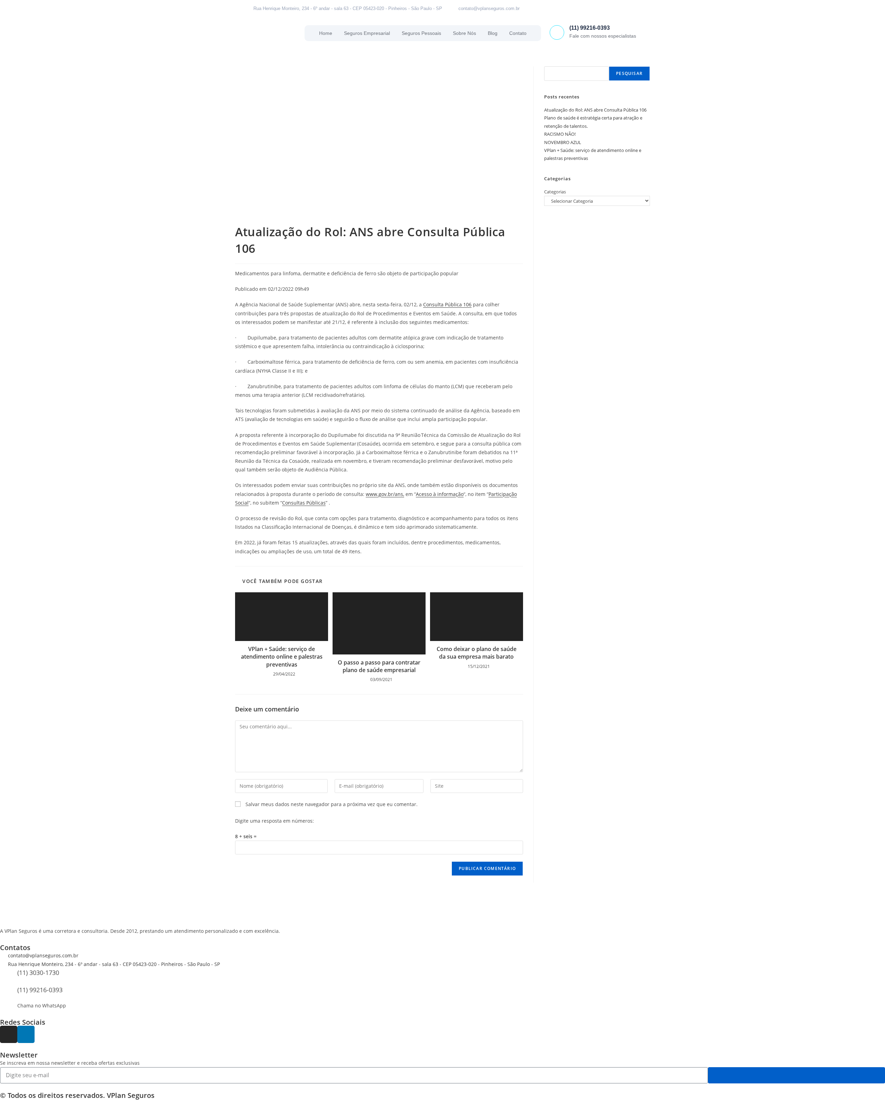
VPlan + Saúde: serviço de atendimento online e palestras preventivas (282, 656)
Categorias (555, 192)
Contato (518, 33)
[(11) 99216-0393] (557, 32)
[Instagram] (617, 9)
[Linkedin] (633, 9)
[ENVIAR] (796, 1075)
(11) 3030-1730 (38, 972)
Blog (492, 33)
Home (325, 33)
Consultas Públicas (304, 502)
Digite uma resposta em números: (274, 820)
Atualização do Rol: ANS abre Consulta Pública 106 (595, 110)
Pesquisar (629, 73)
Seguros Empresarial (367, 33)
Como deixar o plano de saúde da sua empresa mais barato (476, 652)
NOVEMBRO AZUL (562, 142)
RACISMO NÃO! (560, 134)
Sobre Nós (464, 33)
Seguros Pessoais (421, 33)
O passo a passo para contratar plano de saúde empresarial (379, 666)
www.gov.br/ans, (385, 494)
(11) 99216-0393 (589, 28)
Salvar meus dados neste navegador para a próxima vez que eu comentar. (331, 804)
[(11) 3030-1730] (8, 977)
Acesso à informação (440, 494)
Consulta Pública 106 (447, 304)
